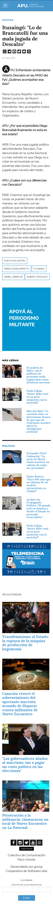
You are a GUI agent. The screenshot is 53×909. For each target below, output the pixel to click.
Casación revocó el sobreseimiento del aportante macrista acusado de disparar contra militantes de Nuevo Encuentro (20, 703)
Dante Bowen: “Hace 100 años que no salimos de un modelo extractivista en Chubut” (38, 484)
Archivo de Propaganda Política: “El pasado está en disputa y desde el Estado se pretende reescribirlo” (38, 508)
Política (7, 20)
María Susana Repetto (16, 269)
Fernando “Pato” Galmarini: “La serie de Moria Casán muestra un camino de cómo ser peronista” (37, 461)
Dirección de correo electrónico (25, 885)
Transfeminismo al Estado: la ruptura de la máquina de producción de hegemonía (25, 642)
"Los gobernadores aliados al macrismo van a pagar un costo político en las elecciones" (25, 764)
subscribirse (26, 848)
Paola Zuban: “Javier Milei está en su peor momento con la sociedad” (37, 396)
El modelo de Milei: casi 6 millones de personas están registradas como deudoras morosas (38, 375)
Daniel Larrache (13, 277)
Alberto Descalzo (37, 277)
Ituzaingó (39, 269)
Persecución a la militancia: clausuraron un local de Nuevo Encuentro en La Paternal (25, 821)
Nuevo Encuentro (14, 261)
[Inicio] (30, 5)
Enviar (26, 897)
